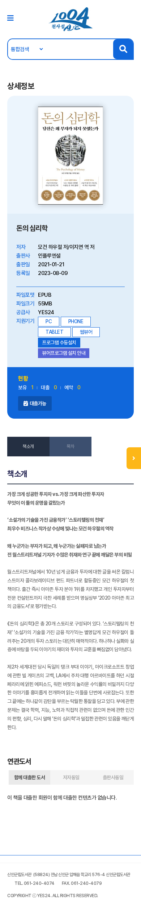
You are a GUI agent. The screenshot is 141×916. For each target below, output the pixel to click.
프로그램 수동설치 (59, 342)
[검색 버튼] (123, 49)
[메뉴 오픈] (134, 458)
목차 (70, 446)
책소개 (28, 446)
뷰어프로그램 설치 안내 (63, 353)
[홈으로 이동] (70, 19)
